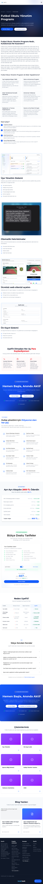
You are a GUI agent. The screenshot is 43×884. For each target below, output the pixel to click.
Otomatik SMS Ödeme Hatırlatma (16, 852)
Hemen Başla (6, 29)
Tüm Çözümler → (16, 870)
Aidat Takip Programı (14, 846)
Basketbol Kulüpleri (24, 848)
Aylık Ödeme (7, 566)
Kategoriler (9, 11)
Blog (34, 845)
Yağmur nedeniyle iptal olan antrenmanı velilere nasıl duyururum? (17, 652)
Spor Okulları (25, 857)
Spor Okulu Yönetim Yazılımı (15, 863)
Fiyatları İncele (28, 396)
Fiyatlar (35, 843)
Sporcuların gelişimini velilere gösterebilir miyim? (16, 672)
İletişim (35, 847)
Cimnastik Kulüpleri (24, 851)
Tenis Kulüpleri (25, 859)
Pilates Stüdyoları (26, 855)
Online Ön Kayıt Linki (15, 857)
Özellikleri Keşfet (20, 29)
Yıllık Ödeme (35, 566)
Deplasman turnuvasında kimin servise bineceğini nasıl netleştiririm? (17, 663)
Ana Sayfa (3, 11)
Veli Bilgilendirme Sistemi (16, 860)
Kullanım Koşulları (37, 851)
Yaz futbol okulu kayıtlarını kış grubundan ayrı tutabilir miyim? (19, 668)
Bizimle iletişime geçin (30, 677)
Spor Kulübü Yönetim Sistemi (15, 849)
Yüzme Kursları (25, 843)
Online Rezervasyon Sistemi (14, 867)
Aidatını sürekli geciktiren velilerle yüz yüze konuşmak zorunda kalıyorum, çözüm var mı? (20, 658)
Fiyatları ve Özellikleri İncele (27, 706)
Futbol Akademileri (26, 845)
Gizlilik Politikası (37, 849)
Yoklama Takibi (15, 854)
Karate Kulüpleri (26, 853)
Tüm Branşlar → (26, 861)
